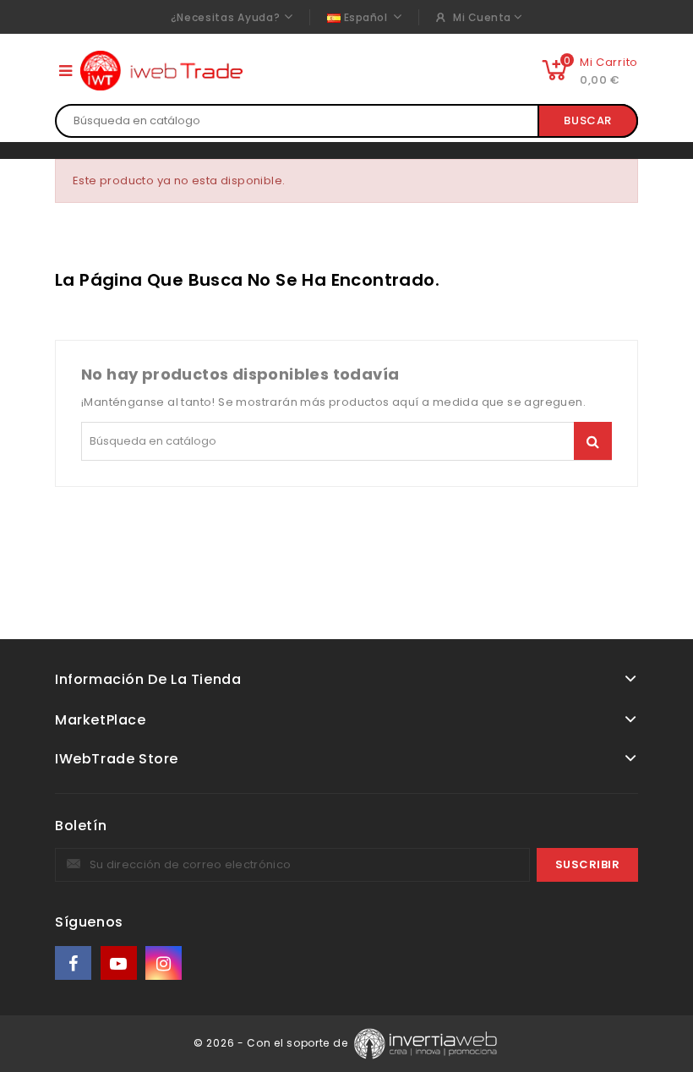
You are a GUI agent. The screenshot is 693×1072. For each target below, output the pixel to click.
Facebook (74, 963)
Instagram (165, 963)
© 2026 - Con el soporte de (272, 1043)
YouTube (120, 963)
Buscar (588, 120)
